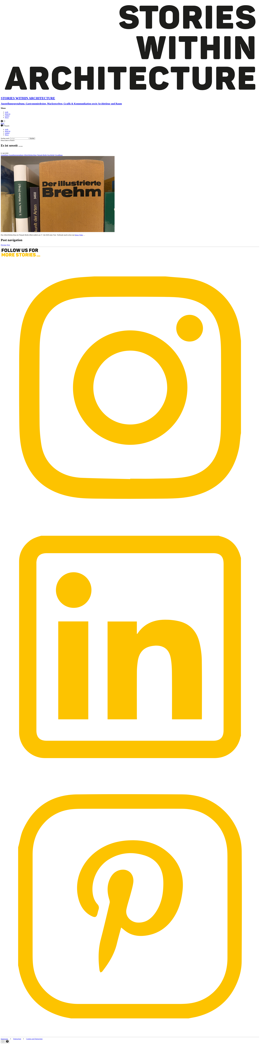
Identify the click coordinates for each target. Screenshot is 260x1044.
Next (8, 245)
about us (7, 114)
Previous (3, 245)
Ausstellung (4, 155)
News (7, 117)
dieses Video (79, 235)
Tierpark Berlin (42, 155)
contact (7, 116)
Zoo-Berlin (50, 155)
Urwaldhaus (59, 155)
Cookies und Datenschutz (34, 1039)
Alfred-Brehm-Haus (30, 155)
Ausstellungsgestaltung (16, 155)
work (6, 112)
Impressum (4, 1039)
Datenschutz (17, 1039)
